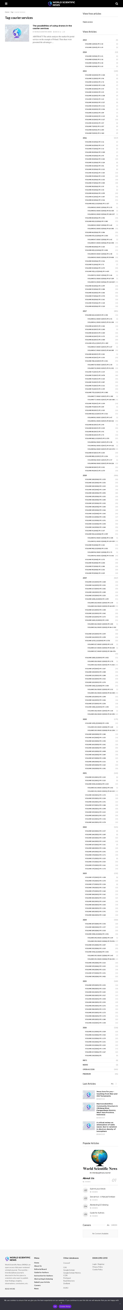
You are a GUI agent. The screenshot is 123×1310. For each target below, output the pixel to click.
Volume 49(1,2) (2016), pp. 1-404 (96, 250)
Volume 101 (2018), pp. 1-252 (95, 483)
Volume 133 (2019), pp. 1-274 (95, 682)
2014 (85, 52)
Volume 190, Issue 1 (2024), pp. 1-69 (100, 938)
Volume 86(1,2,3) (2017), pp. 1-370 (97, 438)
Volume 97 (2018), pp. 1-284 (95, 566)
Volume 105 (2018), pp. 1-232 (95, 496)
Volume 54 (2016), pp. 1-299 (95, 286)
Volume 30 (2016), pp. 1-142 (95, 159)
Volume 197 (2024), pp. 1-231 (95, 973)
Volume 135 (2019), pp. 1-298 (95, 696)
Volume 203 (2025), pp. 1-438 (95, 999)
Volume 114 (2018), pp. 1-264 (95, 527)
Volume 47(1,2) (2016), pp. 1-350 (96, 236)
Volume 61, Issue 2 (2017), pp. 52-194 (101, 322)
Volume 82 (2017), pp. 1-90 (94, 424)
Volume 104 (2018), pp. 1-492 (95, 493)
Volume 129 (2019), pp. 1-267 (95, 668)
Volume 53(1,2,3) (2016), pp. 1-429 (97, 271)
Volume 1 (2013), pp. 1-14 (94, 44)
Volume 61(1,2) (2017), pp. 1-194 (96, 315)
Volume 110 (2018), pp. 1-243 (95, 513)
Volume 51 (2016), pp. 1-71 (94, 264)
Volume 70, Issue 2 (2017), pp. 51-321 (101, 368)
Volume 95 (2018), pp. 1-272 (95, 559)
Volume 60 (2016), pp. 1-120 (95, 306)
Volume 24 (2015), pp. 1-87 (94, 123)
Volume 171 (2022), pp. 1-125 (95, 858)
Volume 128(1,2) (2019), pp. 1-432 (97, 657)
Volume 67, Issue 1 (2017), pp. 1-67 (100, 347)
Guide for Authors (97, 1213)
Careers (114, 1225)
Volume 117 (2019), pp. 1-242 (95, 589)
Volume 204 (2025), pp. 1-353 (95, 1002)
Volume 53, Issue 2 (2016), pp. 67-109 (101, 278)
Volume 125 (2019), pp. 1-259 (95, 634)
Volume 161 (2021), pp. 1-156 (95, 819)
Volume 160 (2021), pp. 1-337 (95, 815)
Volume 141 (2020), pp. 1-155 (95, 737)
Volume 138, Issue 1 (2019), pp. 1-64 (100, 711)
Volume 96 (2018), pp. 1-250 (95, 563)
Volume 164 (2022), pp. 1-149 (95, 834)
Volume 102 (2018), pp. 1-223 (95, 486)
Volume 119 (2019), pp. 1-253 (95, 595)
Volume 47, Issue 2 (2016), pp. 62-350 (101, 243)
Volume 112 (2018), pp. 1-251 (95, 520)
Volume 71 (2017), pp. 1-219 (95, 372)
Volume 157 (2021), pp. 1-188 (95, 805)
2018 (85, 475)
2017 (85, 311)
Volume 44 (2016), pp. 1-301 (95, 218)
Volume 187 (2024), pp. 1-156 (95, 924)
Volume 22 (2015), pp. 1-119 (95, 116)
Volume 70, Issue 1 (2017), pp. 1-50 (100, 365)
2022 (85, 827)
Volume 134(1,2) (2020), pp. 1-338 (97, 686)
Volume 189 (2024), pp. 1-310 (95, 930)
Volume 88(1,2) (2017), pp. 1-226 (96, 456)
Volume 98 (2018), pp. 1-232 (95, 570)
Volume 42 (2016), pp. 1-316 (95, 200)
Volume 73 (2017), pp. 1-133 (95, 379)
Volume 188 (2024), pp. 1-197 (95, 927)
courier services (20, 12)
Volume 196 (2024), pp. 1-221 (95, 969)
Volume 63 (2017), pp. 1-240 (95, 329)
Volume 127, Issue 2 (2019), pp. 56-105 (101, 648)
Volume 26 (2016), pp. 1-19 (94, 145)
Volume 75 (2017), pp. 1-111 (95, 385)
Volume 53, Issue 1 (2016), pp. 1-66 (100, 275)
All (112, 1084)
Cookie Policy (97, 1269)
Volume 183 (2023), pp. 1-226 (95, 905)
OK (55, 1306)
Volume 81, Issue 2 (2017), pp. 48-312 (101, 421)
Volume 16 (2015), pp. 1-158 (95, 95)
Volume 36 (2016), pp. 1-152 (95, 179)
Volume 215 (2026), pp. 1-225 (95, 1045)
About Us (88, 1178)
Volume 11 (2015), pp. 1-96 (94, 78)
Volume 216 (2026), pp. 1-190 (95, 1049)
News (85, 1065)
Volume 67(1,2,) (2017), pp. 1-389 (96, 343)
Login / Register (98, 1264)
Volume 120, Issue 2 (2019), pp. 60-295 (101, 606)
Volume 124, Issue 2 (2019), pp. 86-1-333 (102, 627)
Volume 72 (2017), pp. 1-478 (95, 375)
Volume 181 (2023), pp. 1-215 (95, 898)
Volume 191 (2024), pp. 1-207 (95, 945)
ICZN (65, 1275)
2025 (85, 981)
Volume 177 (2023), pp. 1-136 (95, 884)
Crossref (66, 1263)
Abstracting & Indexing (99, 1205)
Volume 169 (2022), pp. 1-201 (95, 851)
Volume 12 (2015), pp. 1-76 (94, 82)
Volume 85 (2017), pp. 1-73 (94, 435)
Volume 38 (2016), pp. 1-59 (94, 186)
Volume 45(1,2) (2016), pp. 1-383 (96, 221)
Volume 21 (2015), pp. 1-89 (94, 113)
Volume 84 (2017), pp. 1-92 (94, 431)
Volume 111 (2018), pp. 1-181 (95, 517)
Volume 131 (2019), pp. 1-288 (95, 675)
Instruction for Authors (43, 1276)
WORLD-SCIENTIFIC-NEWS (43, 32)
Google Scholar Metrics (72, 1273)
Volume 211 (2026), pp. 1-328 (95, 1031)
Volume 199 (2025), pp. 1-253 (95, 985)
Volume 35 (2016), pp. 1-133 (95, 176)
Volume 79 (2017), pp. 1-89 (94, 407)
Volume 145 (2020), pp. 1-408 (95, 751)
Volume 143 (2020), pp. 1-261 (95, 744)
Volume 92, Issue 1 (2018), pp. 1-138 (100, 538)
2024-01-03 (101, 1134)
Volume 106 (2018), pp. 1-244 (95, 500)
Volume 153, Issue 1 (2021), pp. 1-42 (100, 788)
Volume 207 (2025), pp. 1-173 (95, 1012)
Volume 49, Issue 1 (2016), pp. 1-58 (100, 254)
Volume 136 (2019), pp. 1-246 (95, 700)
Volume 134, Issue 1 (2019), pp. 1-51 (100, 689)
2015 (85, 71)
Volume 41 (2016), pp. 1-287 (95, 197)
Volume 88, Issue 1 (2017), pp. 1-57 (100, 460)
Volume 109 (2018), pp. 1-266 (95, 510)
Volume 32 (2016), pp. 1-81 (94, 166)
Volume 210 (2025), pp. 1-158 (95, 1023)
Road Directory (69, 1281)
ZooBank (66, 1283)
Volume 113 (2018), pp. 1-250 (95, 524)
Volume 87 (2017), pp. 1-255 (95, 453)
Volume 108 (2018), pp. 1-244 (95, 507)
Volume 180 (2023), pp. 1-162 (95, 894)
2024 (85, 920)
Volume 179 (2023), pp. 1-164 (95, 891)
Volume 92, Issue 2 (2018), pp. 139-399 (101, 541)
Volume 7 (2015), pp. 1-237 (94, 126)
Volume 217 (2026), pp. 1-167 (95, 1052)
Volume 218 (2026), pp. (93, 1055)
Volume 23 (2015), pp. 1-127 (95, 119)
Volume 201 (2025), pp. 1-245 (95, 992)
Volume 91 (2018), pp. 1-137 (95, 531)
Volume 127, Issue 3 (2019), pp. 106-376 (101, 651)
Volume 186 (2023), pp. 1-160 (95, 915)
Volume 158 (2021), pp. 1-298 (95, 808)
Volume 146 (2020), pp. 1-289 (95, 755)
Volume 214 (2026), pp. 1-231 (95, 1042)
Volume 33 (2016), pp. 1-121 (95, 169)
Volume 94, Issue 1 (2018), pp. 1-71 (100, 552)
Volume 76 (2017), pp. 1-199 (95, 389)
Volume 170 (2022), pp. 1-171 (95, 855)
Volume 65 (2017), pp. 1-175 (95, 336)
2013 (85, 40)
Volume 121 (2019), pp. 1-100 (95, 610)
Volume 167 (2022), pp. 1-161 (95, 844)
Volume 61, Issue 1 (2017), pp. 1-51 (100, 319)
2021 (85, 773)
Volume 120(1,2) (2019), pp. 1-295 (97, 599)
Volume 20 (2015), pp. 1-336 (95, 109)
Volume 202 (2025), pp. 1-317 (95, 995)
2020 (85, 719)
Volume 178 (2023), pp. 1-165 (95, 887)
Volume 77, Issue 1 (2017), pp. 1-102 (100, 396)
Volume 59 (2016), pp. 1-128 (95, 303)
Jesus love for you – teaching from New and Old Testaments (107, 1094)
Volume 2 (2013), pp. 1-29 (94, 47)
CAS (65, 1267)
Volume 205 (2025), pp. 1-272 (95, 1006)
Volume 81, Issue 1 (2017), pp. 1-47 (100, 417)
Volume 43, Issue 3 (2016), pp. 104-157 (101, 214)
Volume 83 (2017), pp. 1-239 (95, 428)
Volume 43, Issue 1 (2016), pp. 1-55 (100, 207)
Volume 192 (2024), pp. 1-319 (95, 948)
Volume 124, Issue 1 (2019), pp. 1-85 (100, 624)
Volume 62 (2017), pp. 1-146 (95, 326)
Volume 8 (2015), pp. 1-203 (94, 130)
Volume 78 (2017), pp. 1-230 (95, 403)
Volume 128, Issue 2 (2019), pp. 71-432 (101, 665)
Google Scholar (69, 1270)
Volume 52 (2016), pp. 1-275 (95, 268)
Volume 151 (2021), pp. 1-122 (95, 777)
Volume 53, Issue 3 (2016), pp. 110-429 (101, 282)
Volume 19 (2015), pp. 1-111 (95, 106)
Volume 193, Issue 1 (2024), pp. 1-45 (100, 955)
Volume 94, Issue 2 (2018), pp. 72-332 (101, 556)
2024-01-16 (57, 32)
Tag (12, 12)
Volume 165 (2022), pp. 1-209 (95, 838)
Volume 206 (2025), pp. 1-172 (95, 1009)
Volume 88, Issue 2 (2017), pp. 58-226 (101, 463)
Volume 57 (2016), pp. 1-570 (95, 296)
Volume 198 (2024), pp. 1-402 (95, 976)
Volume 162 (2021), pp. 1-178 (95, 822)
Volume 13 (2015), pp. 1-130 (95, 85)
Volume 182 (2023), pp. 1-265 (95, 901)
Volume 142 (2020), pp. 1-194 (95, 741)
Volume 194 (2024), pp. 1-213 (95, 963)
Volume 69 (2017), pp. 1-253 (95, 357)
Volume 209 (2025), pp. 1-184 (95, 1019)
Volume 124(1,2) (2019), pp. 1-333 (97, 620)
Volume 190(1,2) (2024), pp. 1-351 (97, 934)
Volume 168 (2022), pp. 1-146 (95, 848)
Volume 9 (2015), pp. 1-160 (94, 133)
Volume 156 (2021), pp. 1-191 (95, 802)
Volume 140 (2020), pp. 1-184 (95, 734)
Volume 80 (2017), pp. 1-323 (95, 410)
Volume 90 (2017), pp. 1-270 (95, 470)
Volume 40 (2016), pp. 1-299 (95, 193)
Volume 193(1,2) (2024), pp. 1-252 (97, 952)
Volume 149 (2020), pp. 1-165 (95, 765)
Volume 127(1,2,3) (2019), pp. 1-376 (97, 640)
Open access (88, 22)
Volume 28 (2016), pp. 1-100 (95, 152)
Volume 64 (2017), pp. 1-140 (95, 333)
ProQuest (67, 1278)
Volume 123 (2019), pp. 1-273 (95, 617)
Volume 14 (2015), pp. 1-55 (94, 89)
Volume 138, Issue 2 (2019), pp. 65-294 (101, 714)
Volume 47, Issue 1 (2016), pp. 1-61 (100, 239)
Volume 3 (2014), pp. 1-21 (94, 56)
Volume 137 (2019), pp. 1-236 (95, 703)
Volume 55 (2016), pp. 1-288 (95, 289)
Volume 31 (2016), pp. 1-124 (95, 162)
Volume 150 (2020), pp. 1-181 (95, 768)
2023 (85, 873)
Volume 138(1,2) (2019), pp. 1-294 (97, 707)
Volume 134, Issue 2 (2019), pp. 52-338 (101, 693)
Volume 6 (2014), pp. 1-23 (94, 66)
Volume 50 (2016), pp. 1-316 (95, 261)
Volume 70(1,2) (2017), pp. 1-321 (96, 361)
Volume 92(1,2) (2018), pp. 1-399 (96, 534)
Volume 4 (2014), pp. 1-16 (94, 59)
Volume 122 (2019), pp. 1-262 (95, 613)
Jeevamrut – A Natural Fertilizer (102, 1197)
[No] (120, 1303)
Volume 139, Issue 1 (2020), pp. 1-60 (100, 727)
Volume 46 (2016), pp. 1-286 (95, 232)
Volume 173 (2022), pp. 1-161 (95, 865)
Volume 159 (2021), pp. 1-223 (95, 812)
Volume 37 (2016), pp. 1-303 (95, 183)
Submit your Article (97, 1189)
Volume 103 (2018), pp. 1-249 (95, 489)
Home (7, 12)
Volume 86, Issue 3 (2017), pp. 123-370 (101, 449)
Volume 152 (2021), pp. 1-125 (95, 780)
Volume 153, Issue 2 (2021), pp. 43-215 (101, 791)
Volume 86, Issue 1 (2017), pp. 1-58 (100, 442)
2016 (85, 138)
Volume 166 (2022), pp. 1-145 (95, 841)
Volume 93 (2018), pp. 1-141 (95, 545)
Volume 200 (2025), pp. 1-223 (95, 988)
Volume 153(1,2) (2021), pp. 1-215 (97, 784)
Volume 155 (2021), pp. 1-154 (95, 798)
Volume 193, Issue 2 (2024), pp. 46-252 (101, 959)
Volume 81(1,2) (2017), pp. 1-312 (96, 414)
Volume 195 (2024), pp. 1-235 (95, 966)
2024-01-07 (101, 1117)
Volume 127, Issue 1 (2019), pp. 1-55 (100, 644)
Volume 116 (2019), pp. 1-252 (95, 585)
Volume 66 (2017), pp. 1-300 (95, 340)
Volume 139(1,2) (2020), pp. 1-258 (97, 723)
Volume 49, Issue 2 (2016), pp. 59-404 (101, 257)
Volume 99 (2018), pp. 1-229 (95, 573)
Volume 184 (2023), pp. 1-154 (95, 908)
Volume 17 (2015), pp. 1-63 (94, 99)
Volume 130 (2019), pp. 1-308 (95, 672)
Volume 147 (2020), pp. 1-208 (95, 758)
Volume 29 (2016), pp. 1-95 (94, 156)
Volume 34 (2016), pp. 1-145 (95, 173)
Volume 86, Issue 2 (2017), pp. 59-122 (101, 445)
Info (85, 1060)
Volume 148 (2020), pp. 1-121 (95, 761)
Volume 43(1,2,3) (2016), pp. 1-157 (97, 203)
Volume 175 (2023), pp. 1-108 (95, 877)
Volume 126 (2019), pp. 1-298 (95, 637)
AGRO (65, 1288)
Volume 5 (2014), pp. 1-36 (94, 63)
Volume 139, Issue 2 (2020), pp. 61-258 (101, 730)
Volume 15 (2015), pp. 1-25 (94, 92)
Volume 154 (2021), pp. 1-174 (95, 795)
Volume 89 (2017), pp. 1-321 (95, 467)
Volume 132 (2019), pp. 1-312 (95, 679)
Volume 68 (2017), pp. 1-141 (95, 354)
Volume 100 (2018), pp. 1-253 (95, 479)
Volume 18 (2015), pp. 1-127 (95, 102)
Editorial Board (40, 1269)
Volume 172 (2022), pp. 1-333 (95, 862)
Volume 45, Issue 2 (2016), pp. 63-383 (101, 228)
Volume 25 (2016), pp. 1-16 (94, 142)
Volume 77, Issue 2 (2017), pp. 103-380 (101, 399)
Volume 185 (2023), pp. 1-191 (95, 911)
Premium (87, 1074)
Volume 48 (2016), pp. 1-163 (95, 247)
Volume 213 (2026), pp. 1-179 (95, 1038)
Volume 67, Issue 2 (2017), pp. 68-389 (101, 350)
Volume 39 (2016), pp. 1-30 (94, 190)
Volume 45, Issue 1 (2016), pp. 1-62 (100, 225)
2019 (85, 578)
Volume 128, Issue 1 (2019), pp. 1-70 (100, 661)
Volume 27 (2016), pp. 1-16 (94, 149)
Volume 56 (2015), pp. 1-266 (95, 293)
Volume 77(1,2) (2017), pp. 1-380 (96, 392)
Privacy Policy (97, 1267)
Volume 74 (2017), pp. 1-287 (95, 382)
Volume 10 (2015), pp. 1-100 (95, 75)
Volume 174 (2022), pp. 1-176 (95, 869)
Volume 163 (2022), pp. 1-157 (95, 831)
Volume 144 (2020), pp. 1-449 (95, 748)
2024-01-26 (101, 1099)
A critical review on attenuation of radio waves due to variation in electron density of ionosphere (107, 1127)
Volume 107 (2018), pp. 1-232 (95, 503)
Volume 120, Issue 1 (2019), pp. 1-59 (100, 603)
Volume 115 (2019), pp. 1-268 (95, 582)
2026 (85, 1028)
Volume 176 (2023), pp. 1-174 (95, 881)
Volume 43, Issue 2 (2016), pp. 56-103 (101, 211)
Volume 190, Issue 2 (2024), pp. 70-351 (101, 941)
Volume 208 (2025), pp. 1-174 (95, 1016)
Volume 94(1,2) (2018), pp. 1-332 (96, 548)
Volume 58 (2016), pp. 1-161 (95, 299)
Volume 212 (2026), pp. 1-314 (95, 1035)
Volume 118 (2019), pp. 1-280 (95, 592)
